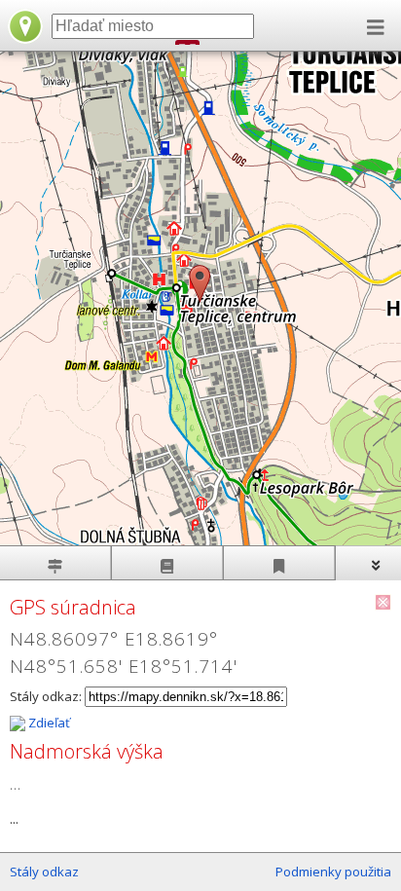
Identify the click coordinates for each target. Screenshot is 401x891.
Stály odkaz (44, 871)
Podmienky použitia (333, 871)
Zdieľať (47, 722)
